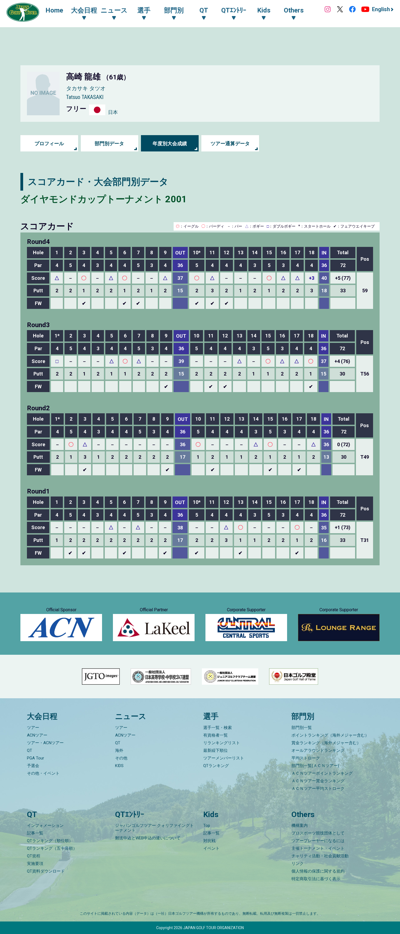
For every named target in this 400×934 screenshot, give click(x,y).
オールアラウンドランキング (317, 750)
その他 (121, 758)
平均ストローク (305, 758)
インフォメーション (45, 825)
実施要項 (35, 863)
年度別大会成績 (170, 143)
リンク (297, 863)
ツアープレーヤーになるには (317, 840)
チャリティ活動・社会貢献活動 (320, 856)
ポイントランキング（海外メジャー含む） (330, 735)
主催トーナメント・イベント (317, 848)
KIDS (119, 765)
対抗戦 (209, 840)
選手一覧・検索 (217, 727)
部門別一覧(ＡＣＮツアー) (315, 765)
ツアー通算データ (230, 143)
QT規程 (33, 856)
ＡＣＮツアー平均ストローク (317, 788)
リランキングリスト (221, 742)
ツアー (33, 727)
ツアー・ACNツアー (45, 742)
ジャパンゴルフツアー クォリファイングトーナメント (154, 828)
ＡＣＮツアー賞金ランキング (317, 780)
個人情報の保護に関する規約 (317, 871)
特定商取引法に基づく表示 (315, 878)
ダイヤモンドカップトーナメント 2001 (103, 199)
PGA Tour (35, 758)
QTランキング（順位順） (50, 840)
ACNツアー (37, 735)
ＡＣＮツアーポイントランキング (322, 773)
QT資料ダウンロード (46, 871)
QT (29, 750)
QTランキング (216, 765)
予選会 (33, 765)
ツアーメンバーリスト (223, 758)
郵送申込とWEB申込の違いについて (147, 838)
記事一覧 (35, 833)
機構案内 (299, 825)
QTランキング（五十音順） (52, 848)
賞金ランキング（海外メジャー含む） (326, 742)
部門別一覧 (301, 727)
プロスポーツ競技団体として (317, 833)
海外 (119, 750)
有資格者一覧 (215, 735)
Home (54, 10)
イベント (211, 848)
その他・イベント (43, 773)
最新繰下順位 (215, 750)
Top (206, 825)
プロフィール (49, 143)
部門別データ (109, 143)
